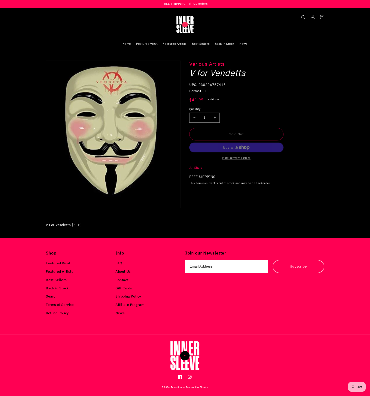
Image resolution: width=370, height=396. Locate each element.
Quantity (194, 109)
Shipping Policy (128, 296)
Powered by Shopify (197, 387)
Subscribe (298, 266)
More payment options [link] (236, 157)
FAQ (118, 263)
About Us (123, 271)
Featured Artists (59, 271)
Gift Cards (123, 288)
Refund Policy (57, 313)
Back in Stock (57, 288)
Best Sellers (56, 280)
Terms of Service (60, 304)
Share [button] (198, 168)
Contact (121, 280)
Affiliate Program (129, 304)
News (120, 313)
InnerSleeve (178, 387)
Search (52, 296)
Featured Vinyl (58, 263)
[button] (303, 17)
